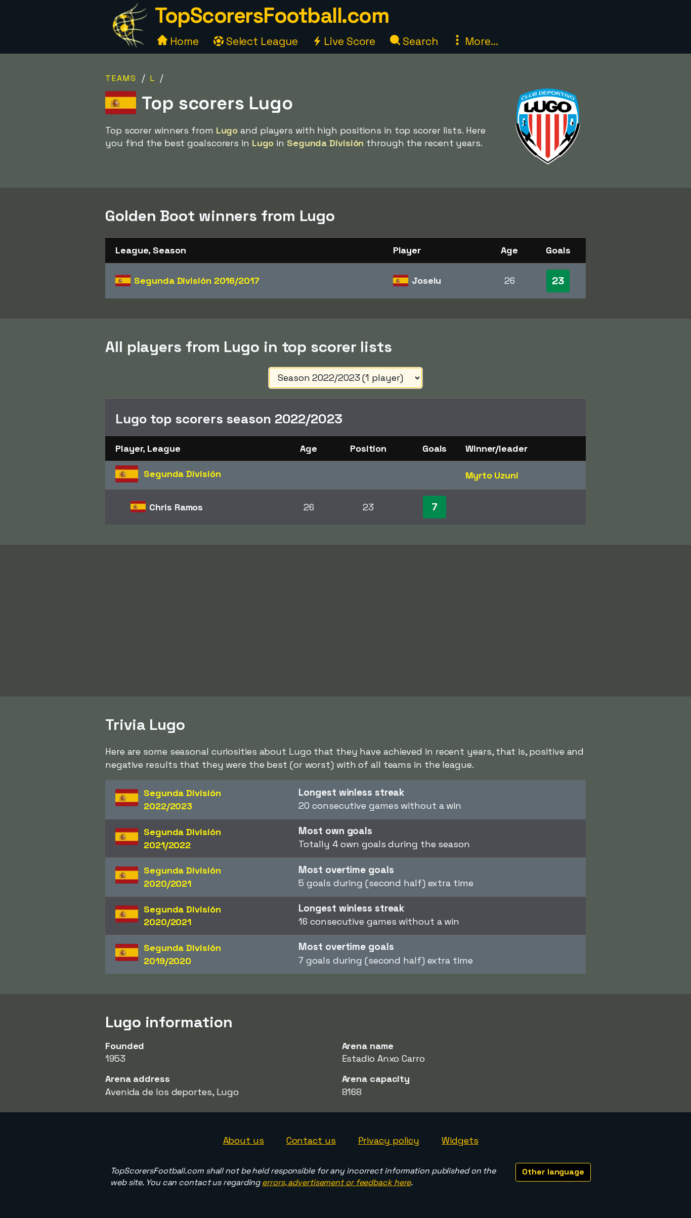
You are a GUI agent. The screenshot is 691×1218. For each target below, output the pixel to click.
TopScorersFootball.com (271, 15)
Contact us (311, 1140)
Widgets (460, 1140)
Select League (261, 41)
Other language (553, 1171)
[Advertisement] (345, 620)
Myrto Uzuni (492, 475)
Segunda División (196, 280)
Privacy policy (389, 1140)
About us (243, 1140)
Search (419, 41)
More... (480, 41)
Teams (121, 78)
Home (183, 41)
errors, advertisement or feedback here (336, 1182)
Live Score (348, 41)
